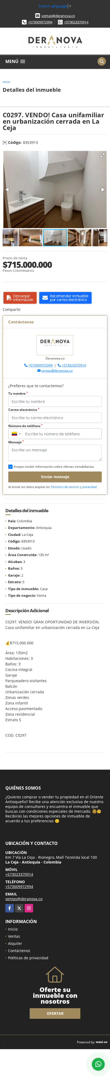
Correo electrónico (23, 409)
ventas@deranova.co (58, 15)
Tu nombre (18, 393)
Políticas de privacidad (28, 957)
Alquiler (15, 943)
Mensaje (16, 442)
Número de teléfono (25, 426)
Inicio (6, 82)
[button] (102, 155)
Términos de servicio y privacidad (74, 487)
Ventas (14, 936)
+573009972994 (40, 22)
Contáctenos (19, 950)
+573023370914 (76, 22)
